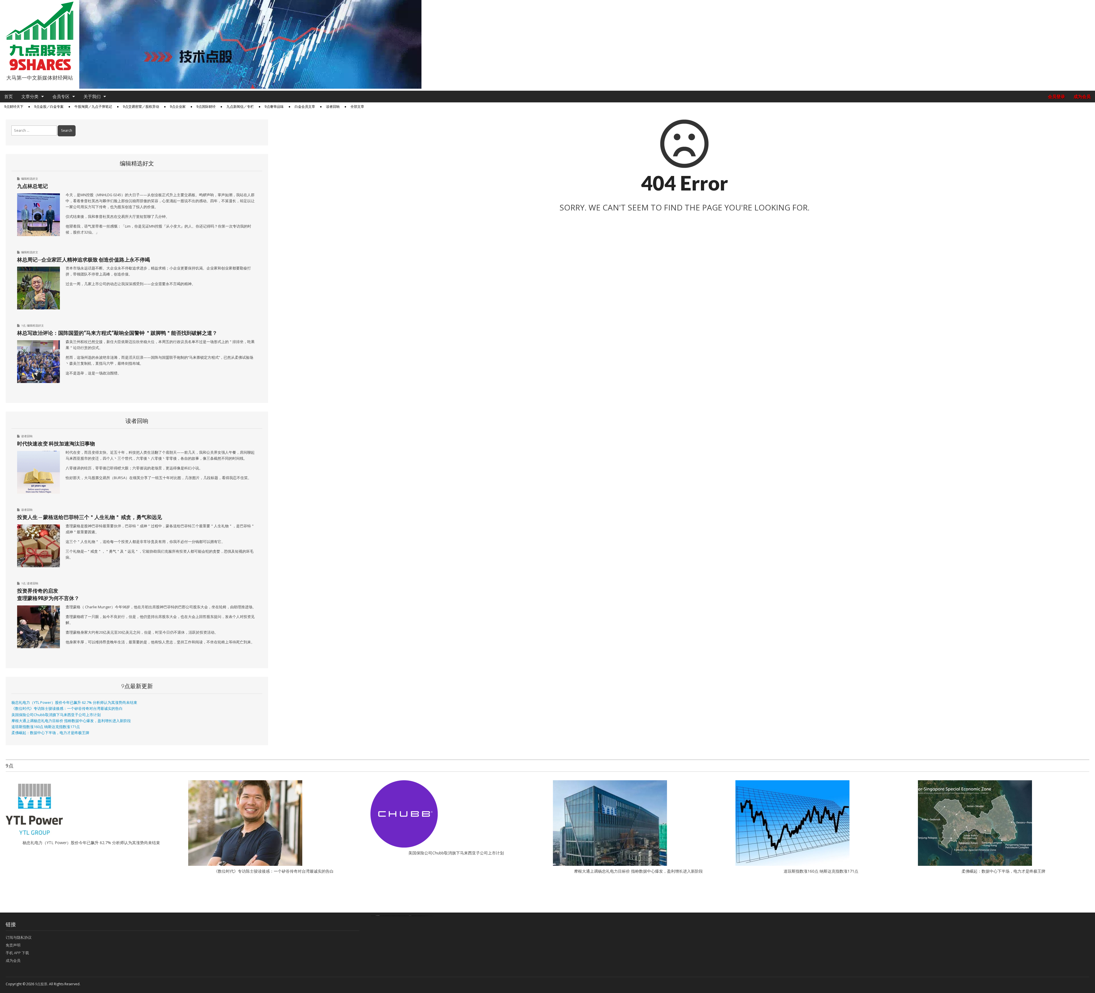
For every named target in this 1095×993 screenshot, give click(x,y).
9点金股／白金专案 (49, 107)
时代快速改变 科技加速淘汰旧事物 (56, 443)
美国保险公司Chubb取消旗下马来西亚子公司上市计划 (56, 714)
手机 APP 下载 (17, 952)
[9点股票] (39, 36)
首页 (8, 96)
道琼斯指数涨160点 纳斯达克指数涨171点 (45, 726)
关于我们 (92, 96)
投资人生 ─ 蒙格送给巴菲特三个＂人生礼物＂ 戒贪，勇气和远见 (89, 517)
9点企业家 (178, 107)
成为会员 (1082, 96)
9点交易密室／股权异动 (141, 107)
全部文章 (357, 107)
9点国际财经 (206, 107)
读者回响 (333, 107)
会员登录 (1056, 96)
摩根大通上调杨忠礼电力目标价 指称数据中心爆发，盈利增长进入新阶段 (71, 720)
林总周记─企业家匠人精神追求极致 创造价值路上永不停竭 (83, 259)
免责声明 (13, 945)
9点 (23, 325)
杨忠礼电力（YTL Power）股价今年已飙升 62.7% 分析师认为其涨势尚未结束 (74, 702)
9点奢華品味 (274, 107)
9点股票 (41, 984)
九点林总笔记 (32, 186)
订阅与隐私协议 (19, 937)
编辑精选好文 (29, 178)
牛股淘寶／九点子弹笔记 (93, 107)
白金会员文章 (305, 107)
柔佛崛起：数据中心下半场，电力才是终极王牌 (50, 732)
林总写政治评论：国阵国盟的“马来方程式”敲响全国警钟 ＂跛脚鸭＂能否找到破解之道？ (117, 333)
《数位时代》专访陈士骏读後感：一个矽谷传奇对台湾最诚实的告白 (67, 708)
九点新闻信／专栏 (240, 107)
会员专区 (61, 96)
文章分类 (29, 96)
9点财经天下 (13, 107)
